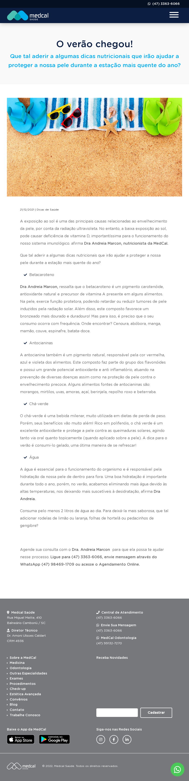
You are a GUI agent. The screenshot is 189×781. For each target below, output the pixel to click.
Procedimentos (22, 684)
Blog (14, 704)
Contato (17, 710)
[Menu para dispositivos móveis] (174, 15)
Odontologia (21, 668)
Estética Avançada (25, 694)
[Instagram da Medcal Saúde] (100, 739)
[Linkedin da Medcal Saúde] (127, 739)
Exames (16, 678)
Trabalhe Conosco (25, 715)
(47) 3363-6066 (165, 4)
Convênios (18, 699)
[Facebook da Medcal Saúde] (113, 739)
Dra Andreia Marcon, (39, 287)
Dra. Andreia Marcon (91, 550)
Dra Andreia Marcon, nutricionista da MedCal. (126, 243)
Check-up (18, 689)
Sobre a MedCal (23, 657)
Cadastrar (156, 712)
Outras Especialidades (28, 673)
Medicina (17, 663)
